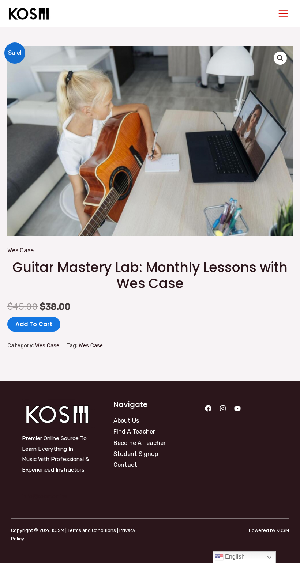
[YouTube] (237, 408)
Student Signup (135, 453)
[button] (280, 58)
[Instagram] (223, 408)
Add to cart (33, 324)
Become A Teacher (139, 442)
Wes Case (20, 250)
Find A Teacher (134, 431)
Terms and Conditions (92, 530)
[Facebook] (208, 408)
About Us (126, 420)
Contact (125, 464)
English (234, 556)
